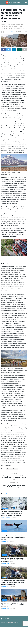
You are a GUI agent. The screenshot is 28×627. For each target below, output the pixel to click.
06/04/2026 (13, 608)
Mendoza (9, 469)
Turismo (6, 7)
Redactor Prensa (6, 517)
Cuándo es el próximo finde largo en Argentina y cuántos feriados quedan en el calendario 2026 (13, 560)
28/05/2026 (13, 563)
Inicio (2, 7)
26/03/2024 (18, 32)
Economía (4, 508)
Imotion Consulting (22, 624)
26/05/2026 (13, 586)
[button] (14, 165)
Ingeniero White (10, 32)
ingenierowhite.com (5, 624)
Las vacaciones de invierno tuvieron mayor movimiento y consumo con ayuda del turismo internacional (12, 513)
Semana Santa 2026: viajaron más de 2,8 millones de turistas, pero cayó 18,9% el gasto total (13, 604)
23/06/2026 (13, 541)
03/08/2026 (14, 517)
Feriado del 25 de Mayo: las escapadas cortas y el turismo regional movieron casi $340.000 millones (13, 582)
